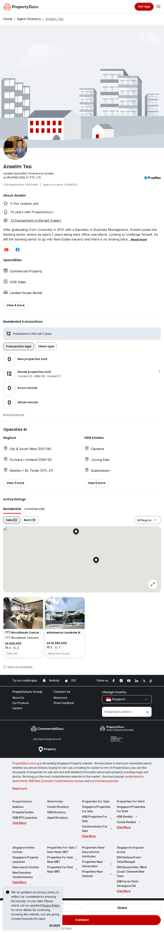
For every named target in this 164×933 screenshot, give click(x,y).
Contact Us (62, 692)
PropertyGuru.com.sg (25, 763)
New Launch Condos (25, 867)
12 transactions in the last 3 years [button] (35, 220)
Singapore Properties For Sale (96, 809)
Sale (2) (11, 520)
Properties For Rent (131, 801)
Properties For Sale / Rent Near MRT (62, 850)
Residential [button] (12, 509)
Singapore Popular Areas (130, 850)
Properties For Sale (95, 801)
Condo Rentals (126, 822)
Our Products (20, 703)
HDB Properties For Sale (94, 819)
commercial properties (104, 781)
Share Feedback (64, 703)
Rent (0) (30, 520)
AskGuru (18, 806)
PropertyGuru (22, 801)
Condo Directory (58, 806)
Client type (46, 346)
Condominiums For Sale (95, 829)
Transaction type (18, 346)
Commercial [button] (34, 509)
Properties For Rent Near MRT (60, 869)
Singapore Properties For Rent (131, 809)
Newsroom (60, 697)
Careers (17, 708)
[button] (139, 239)
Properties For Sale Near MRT (60, 859)
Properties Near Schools (92, 874)
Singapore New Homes (23, 850)
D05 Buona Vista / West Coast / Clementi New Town (132, 872)
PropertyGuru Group (27, 692)
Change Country (114, 692)
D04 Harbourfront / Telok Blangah (129, 859)
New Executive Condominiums (22, 875)
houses (79, 781)
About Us (18, 697)
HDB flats (34, 781)
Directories (55, 801)
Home (7, 19)
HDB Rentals (125, 816)
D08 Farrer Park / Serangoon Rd (128, 883)
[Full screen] (153, 584)
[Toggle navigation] (158, 6)
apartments (19, 781)
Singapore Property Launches (25, 859)
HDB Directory (56, 812)
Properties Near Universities (92, 864)
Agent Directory (29, 19)
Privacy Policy (51, 905)
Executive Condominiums (57, 781)
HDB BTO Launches (24, 817)
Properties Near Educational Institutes (93, 852)
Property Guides (23, 812)
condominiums (134, 776)
